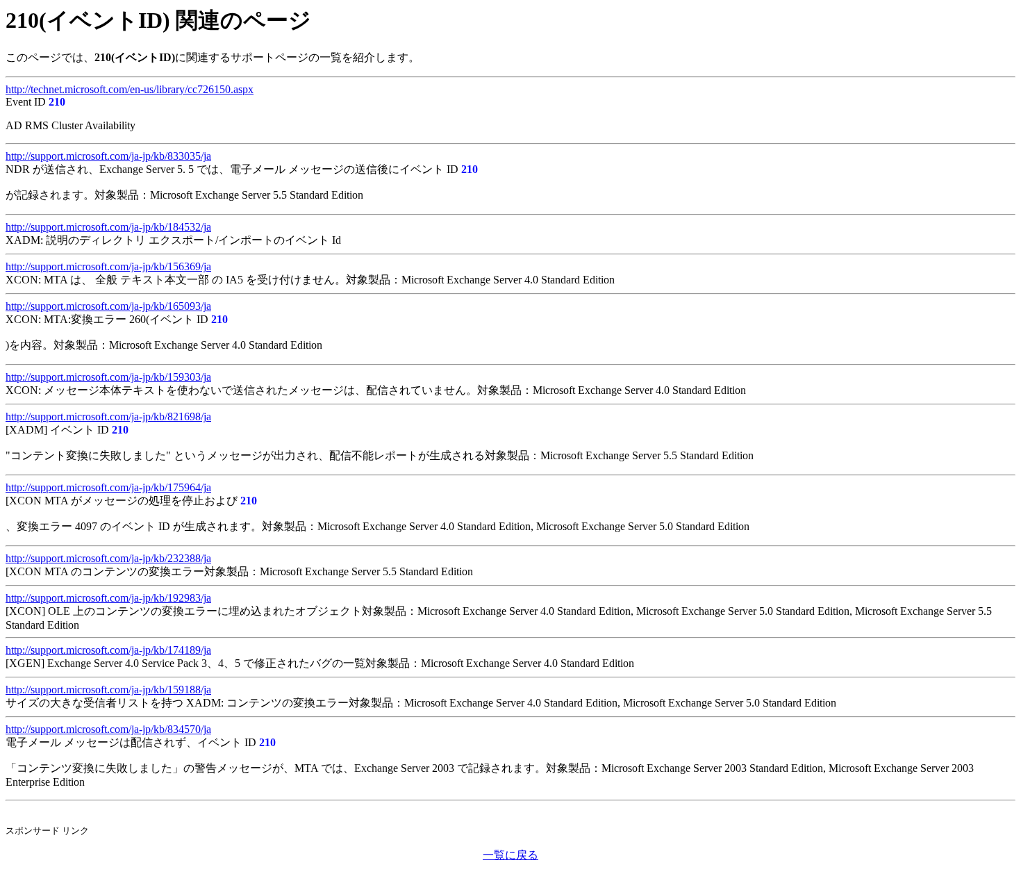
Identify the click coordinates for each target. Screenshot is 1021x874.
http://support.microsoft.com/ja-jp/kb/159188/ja (108, 689)
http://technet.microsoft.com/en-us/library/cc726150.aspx (130, 89)
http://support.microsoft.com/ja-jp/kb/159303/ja (108, 377)
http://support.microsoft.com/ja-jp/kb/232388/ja (108, 558)
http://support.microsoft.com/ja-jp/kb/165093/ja (108, 306)
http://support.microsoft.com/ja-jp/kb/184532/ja (108, 227)
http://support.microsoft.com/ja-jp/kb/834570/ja (108, 729)
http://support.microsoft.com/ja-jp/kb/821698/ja (108, 416)
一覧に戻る (510, 855)
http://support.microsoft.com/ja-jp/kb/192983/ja (108, 598)
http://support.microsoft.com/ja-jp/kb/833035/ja (108, 156)
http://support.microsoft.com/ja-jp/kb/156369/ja (108, 266)
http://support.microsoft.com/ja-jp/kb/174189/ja (108, 650)
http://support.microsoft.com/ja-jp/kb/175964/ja (108, 487)
